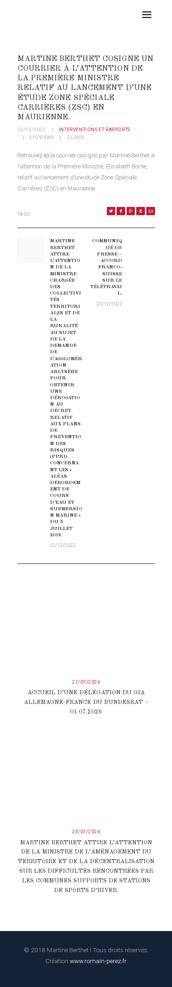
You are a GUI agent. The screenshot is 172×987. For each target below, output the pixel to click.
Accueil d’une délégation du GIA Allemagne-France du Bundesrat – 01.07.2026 (86, 702)
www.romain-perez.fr (98, 961)
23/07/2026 (86, 831)
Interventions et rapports (94, 129)
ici (47, 155)
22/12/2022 (31, 129)
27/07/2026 (86, 682)
